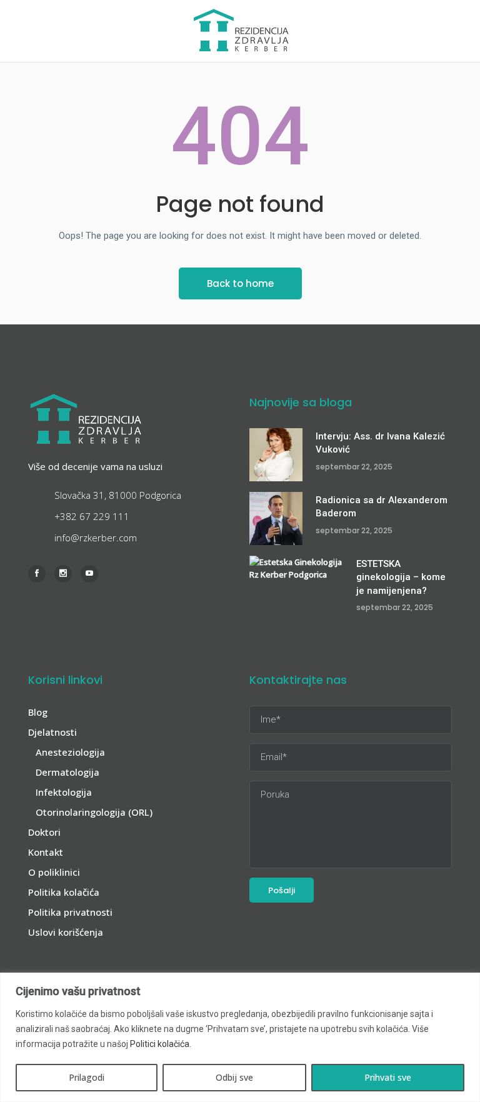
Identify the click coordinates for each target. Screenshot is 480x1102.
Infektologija (64, 792)
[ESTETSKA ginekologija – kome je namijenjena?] (296, 582)
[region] (240, 1037)
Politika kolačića (63, 892)
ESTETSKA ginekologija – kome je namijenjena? (401, 577)
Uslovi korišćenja (65, 932)
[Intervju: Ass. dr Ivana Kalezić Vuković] (275, 454)
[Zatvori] (466, 983)
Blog (38, 712)
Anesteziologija (70, 752)
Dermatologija (67, 772)
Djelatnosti (52, 732)
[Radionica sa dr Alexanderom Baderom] (275, 518)
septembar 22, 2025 (354, 466)
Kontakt (45, 852)
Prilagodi (86, 1077)
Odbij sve (234, 1077)
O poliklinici (54, 872)
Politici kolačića (159, 1044)
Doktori (44, 832)
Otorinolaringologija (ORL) (94, 812)
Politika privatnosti (70, 912)
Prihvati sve (387, 1077)
